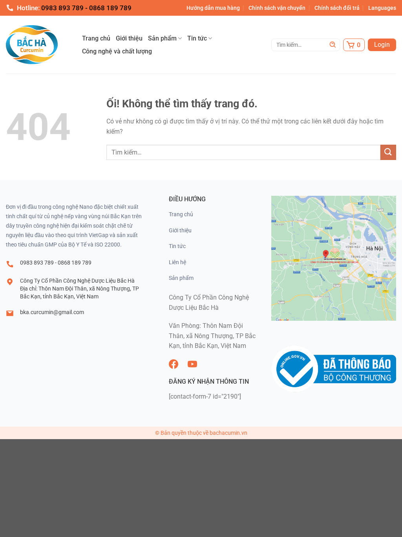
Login (382, 44)
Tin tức (197, 38)
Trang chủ (96, 38)
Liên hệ (177, 262)
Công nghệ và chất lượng (117, 51)
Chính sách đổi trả (337, 8)
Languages (382, 8)
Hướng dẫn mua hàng (213, 8)
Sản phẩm (162, 38)
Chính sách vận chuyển (277, 8)
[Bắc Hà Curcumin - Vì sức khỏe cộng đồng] (43, 44)
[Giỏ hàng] (354, 45)
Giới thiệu (129, 38)
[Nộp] (333, 45)
